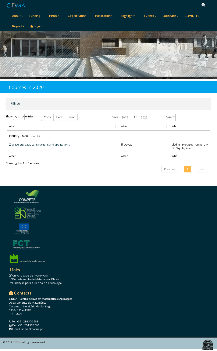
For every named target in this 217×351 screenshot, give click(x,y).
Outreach (169, 16)
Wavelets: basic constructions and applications (40, 144)
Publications (103, 16)
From (115, 117)
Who (175, 126)
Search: (170, 117)
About (16, 16)
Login (37, 26)
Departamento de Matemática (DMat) (35, 279)
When (124, 126)
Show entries (20, 116)
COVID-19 (192, 16)
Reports (18, 26)
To (135, 117)
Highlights (128, 16)
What (12, 126)
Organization (77, 16)
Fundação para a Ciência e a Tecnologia (37, 283)
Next (203, 169)
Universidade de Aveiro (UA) (29, 275)
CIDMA (17, 342)
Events (149, 16)
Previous (169, 169)
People (54, 16)
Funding (34, 16)
